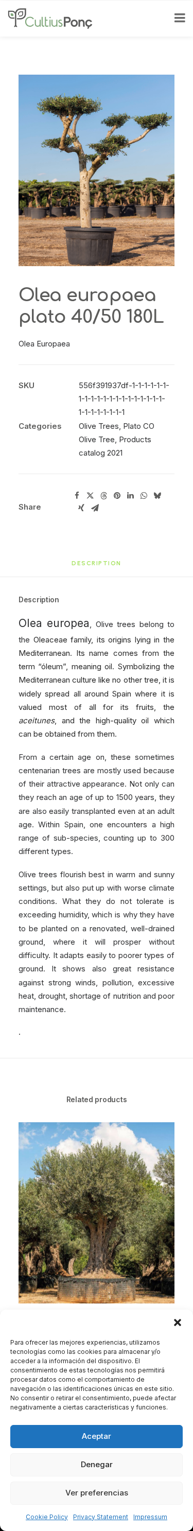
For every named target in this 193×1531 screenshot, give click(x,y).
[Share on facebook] (77, 496)
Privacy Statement (100, 1517)
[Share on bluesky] (157, 496)
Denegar (97, 1464)
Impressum (150, 1517)
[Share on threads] (103, 496)
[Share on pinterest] (117, 496)
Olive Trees (99, 426)
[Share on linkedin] (130, 496)
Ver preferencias (96, 1493)
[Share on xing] (81, 508)
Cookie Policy (47, 1517)
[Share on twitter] (90, 496)
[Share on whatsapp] (143, 496)
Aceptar (96, 1436)
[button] (177, 1322)
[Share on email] (95, 508)
